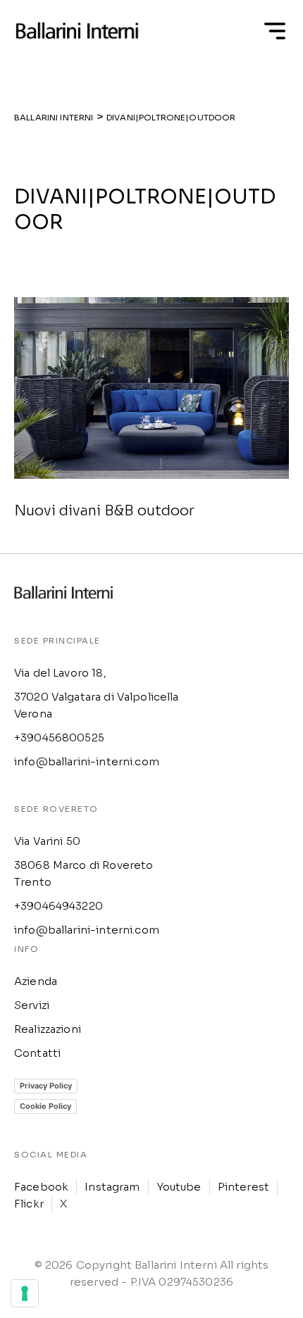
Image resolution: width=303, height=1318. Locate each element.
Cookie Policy (45, 1106)
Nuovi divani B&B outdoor (104, 511)
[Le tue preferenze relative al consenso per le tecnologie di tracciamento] (24, 1293)
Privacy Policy (46, 1086)
